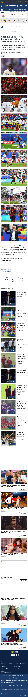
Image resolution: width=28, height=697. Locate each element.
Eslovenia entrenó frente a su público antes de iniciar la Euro (21, 433)
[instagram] (12, 655)
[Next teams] (26, 21)
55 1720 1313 (16, 670)
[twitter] (9, 655)
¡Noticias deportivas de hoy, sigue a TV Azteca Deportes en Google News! (14, 280)
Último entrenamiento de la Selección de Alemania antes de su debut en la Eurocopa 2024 (21, 402)
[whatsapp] (18, 655)
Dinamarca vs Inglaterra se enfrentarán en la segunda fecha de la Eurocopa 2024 (22, 309)
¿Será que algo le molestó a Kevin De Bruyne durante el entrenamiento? (22, 387)
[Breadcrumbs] (2, 27)
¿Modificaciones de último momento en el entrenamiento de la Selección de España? (21, 418)
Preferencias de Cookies (16, 675)
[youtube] (14, 655)
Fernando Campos (6, 53)
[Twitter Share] (4, 56)
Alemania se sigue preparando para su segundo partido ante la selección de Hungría (22, 340)
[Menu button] (1, 5)
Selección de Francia (7, 271)
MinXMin (25, 17)
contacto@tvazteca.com (19, 668)
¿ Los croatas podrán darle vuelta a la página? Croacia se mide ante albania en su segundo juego (21, 324)
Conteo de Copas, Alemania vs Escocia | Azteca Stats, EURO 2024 (22, 371)
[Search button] (26, 5)
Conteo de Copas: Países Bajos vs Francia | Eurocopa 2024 (22, 293)
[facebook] (16, 655)
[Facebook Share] (2, 56)
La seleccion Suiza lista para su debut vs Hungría (21, 356)
